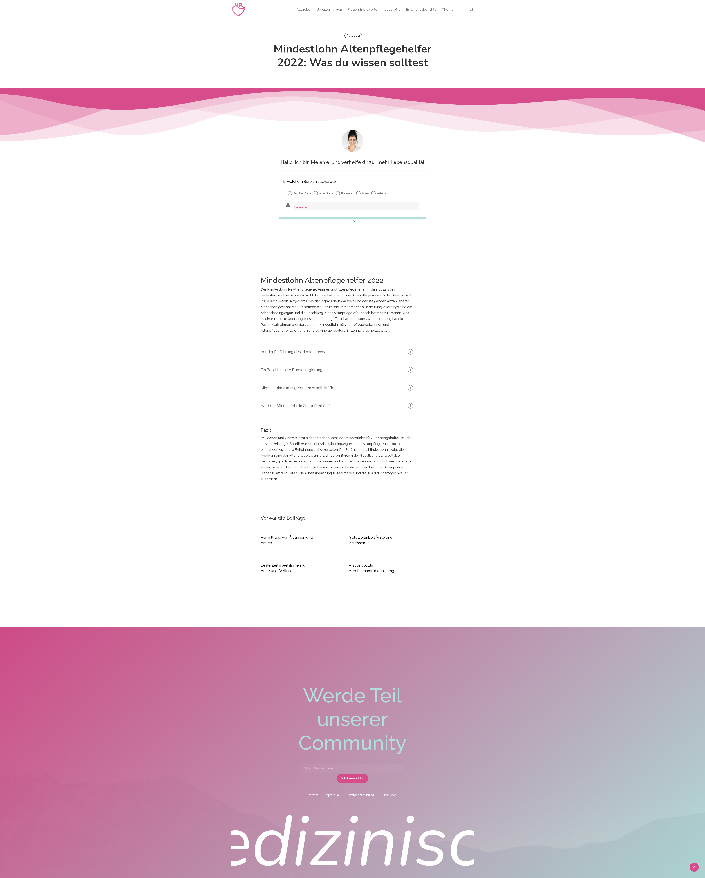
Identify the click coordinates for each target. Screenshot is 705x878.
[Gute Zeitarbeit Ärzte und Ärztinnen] (381, 540)
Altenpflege (326, 193)
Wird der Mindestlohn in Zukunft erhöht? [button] (295, 406)
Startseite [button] (313, 795)
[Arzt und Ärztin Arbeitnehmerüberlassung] (381, 568)
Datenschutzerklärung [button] (361, 795)
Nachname (300, 207)
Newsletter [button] (389, 795)
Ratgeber (353, 35)
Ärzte (365, 193)
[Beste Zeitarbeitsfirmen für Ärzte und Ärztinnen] (293, 568)
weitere (381, 193)
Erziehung (347, 193)
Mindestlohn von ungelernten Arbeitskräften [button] (298, 388)
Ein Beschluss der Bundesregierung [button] (291, 370)
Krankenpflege (302, 193)
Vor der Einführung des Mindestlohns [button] (293, 352)
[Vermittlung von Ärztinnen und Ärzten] (293, 540)
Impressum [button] (332, 795)
